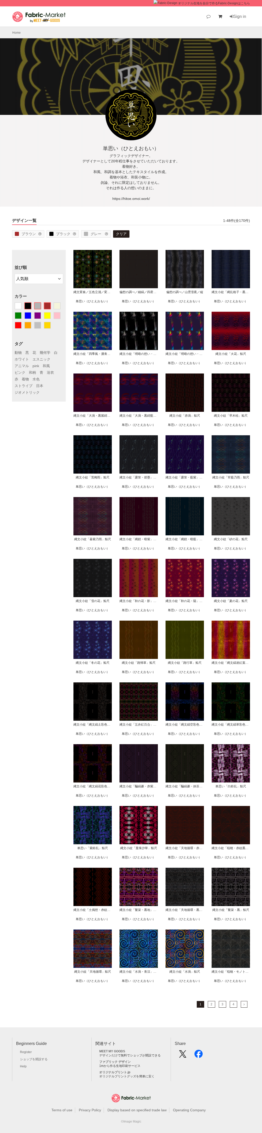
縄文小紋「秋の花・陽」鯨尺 (185, 601)
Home (16, 32)
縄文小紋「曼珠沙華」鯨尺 (138, 848)
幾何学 (45, 353)
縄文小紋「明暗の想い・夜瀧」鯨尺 (138, 354)
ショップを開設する (34, 1059)
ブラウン (28, 234)
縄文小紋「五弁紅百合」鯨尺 (138, 724)
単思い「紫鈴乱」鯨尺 (92, 848)
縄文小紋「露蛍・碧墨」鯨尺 (138, 477)
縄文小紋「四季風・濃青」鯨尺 (92, 354)
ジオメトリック (27, 392)
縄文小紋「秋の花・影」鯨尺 (138, 601)
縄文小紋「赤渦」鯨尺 (184, 415)
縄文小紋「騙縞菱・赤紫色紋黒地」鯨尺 (138, 786)
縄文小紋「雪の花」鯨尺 (93, 601)
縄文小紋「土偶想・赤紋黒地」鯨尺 (92, 910)
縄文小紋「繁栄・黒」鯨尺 (230, 910)
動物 (18, 353)
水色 (36, 379)
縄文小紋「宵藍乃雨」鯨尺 (230, 477)
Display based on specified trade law (137, 1110)
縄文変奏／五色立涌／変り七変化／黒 (92, 292)
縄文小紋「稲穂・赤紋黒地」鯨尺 (231, 848)
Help (23, 1066)
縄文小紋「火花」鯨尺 (230, 354)
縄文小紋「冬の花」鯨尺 (93, 663)
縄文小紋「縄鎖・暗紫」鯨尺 (138, 539)
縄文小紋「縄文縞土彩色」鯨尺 (92, 724)
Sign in (239, 16)
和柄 (32, 372)
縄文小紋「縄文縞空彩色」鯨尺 (185, 724)
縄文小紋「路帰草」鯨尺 (139, 663)
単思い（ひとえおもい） (93, 301)
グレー (96, 234)
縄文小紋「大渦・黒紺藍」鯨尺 (138, 415)
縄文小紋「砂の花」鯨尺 (231, 539)
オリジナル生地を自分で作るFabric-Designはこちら (214, 3)
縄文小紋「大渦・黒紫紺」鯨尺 (92, 415)
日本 (39, 386)
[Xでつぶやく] (183, 1055)
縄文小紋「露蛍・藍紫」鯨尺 (185, 477)
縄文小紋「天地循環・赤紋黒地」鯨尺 (185, 848)
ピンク (20, 372)
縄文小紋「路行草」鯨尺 (185, 663)
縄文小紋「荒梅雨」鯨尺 (93, 477)
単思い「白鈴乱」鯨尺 (230, 786)
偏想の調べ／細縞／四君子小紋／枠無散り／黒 (138, 292)
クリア (121, 234)
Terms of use (61, 1110)
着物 (25, 379)
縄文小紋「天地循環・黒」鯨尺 (185, 910)
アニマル (22, 366)
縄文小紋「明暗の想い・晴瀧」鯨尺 (185, 354)
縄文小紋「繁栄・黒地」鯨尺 (138, 910)
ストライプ (23, 386)
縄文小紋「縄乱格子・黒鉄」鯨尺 (231, 292)
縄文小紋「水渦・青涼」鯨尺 (138, 971)
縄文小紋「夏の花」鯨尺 (231, 601)
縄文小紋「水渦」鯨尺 (184, 971)
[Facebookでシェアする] (198, 1055)
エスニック (41, 359)
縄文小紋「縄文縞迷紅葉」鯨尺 (231, 663)
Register (26, 1052)
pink (35, 366)
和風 (46, 366)
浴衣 (50, 372)
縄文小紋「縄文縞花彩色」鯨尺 (92, 786)
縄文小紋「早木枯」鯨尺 (231, 415)
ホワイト (22, 359)
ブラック (63, 234)
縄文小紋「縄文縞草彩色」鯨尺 (231, 724)
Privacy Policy (90, 1110)
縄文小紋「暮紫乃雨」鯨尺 (92, 539)
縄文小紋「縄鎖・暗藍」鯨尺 (185, 539)
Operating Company (189, 1110)
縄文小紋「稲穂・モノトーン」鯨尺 (231, 971)
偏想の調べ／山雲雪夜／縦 (184, 292)
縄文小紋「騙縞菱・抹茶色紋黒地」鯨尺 (185, 786)
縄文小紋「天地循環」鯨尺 (92, 971)
